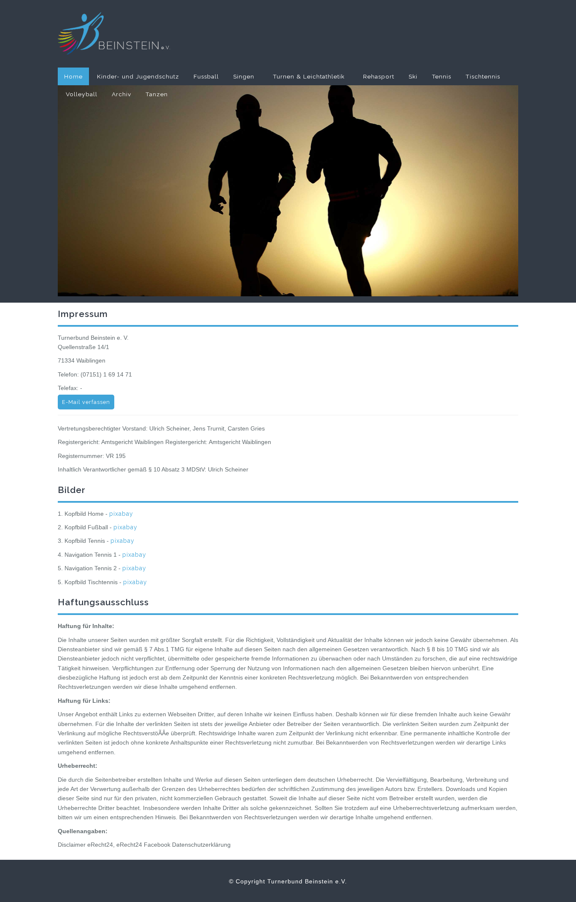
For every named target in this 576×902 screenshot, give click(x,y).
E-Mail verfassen (86, 402)
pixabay (121, 513)
